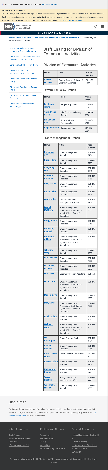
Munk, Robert (50, 316)
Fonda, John (50, 199)
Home (11, 37)
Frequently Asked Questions (71, 20)
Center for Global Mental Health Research (23, 96)
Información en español (19, 445)
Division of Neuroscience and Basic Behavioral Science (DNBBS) (25, 58)
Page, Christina (51, 127)
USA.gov (75, 452)
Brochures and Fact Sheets (20, 438)
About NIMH (21, 37)
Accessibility (45, 445)
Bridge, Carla (50, 160)
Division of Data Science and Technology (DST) (22, 105)
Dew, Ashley (50, 183)
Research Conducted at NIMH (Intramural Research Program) (23, 49)
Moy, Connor (50, 303)
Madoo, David (50, 295)
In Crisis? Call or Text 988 (54, 33)
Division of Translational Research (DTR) (24, 88)
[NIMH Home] (17, 26)
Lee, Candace (50, 257)
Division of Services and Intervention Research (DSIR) (22, 71)
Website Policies (47, 438)
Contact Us (13, 441)
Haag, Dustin (50, 220)
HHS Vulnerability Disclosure (52, 448)
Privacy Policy (45, 435)
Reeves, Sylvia (51, 361)
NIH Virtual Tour (78, 441)
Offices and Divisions (37, 37)
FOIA (42, 441)
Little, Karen (50, 281)
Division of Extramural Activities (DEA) (65, 37)
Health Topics (14, 435)
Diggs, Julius (50, 191)
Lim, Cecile (49, 273)
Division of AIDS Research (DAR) (24, 65)
